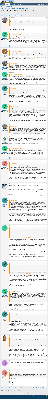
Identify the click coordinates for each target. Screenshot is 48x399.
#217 (46, 311)
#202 (46, 32)
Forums (7, 4)
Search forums (13, 6)
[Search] (46, 4)
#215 (46, 261)
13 (15, 15)
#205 (46, 72)
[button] (16, 4)
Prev (3, 15)
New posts (8, 6)
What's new (13, 4)
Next (21, 15)
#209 (46, 136)
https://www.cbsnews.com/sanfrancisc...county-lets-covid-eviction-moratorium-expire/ (26, 181)
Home (2, 4)
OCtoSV (3, 12)
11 (11, 15)
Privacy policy (37, 395)
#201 (46, 17)
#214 (46, 225)
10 (9, 15)
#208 (46, 124)
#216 (46, 289)
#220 (46, 370)
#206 (46, 85)
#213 (46, 198)
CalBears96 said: (13, 19)
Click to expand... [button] (28, 237)
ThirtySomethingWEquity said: (15, 34)
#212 (46, 183)
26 (18, 15)
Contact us (26, 395)
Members (20, 4)
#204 (46, 61)
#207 (46, 104)
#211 (46, 160)
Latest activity (3, 6)
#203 (46, 48)
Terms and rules (31, 395)
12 (13, 15)
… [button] (6, 15)
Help (41, 395)
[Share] (44, 17)
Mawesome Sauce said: (14, 106)
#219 (46, 360)
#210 (46, 146)
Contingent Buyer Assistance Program (11, 13)
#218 (46, 335)
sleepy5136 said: (13, 372)
